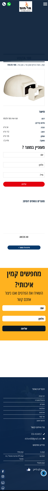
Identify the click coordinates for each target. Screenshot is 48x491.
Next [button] (1, 198)
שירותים (42, 412)
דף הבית (42, 396)
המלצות (42, 408)
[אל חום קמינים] (24, 6)
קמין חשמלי (41, 463)
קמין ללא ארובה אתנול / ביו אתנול (14, 457)
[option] (24, 227)
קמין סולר (20, 452)
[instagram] (2, 476)
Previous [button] (46, 198)
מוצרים (42, 404)
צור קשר (42, 416)
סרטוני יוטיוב (41, 420)
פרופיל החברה (40, 400)
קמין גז (42, 452)
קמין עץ (42, 456)
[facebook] (2, 471)
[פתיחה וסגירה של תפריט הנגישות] (44, 473)
